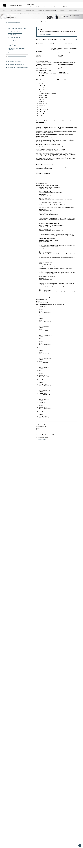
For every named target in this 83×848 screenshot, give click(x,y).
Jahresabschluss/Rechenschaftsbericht (17, 56)
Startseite (5, 10)
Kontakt (62, 10)
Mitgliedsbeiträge (11, 52)
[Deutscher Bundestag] (14, 5)
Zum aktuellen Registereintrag (45, 34)
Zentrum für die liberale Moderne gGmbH (17, 28)
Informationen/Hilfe (16, 10)
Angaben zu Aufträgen (13, 40)
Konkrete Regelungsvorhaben (14, 37)
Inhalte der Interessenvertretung (47, 10)
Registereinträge (30, 10)
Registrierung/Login (74, 10)
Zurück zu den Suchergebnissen (14, 22)
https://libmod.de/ (61, 57)
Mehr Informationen (23, 67)
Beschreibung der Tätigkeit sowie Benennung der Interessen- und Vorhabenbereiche (15, 33)
